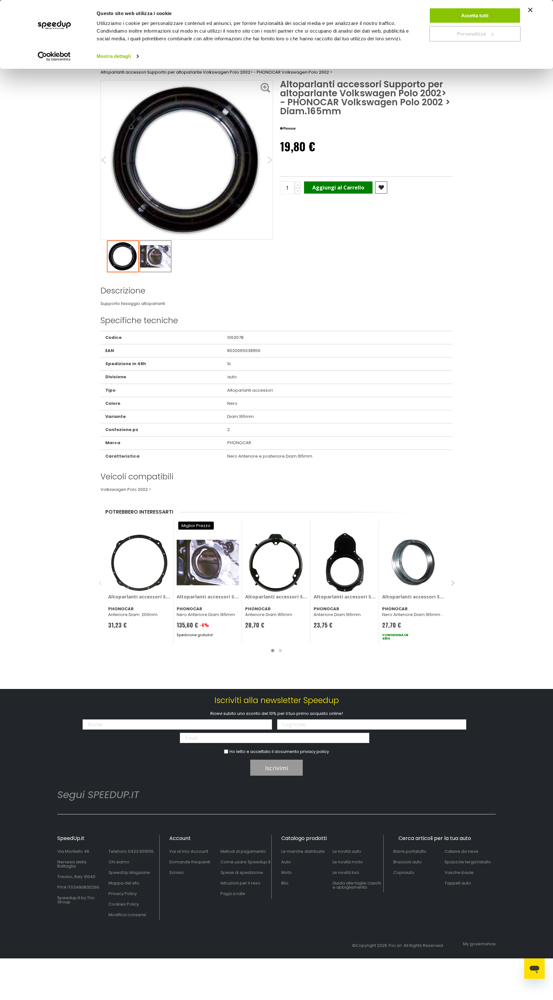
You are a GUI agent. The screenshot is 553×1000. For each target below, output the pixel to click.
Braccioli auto (407, 862)
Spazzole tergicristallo (468, 862)
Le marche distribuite (303, 851)
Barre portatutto (410, 851)
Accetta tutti (474, 15)
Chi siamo (118, 862)
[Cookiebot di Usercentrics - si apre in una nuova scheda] (54, 56)
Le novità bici (346, 872)
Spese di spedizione (241, 872)
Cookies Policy (123, 904)
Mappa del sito (124, 883)
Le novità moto (348, 862)
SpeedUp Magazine (129, 872)
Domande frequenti (189, 862)
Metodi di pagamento (243, 851)
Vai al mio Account (188, 851)
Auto (286, 862)
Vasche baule (459, 872)
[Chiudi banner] (530, 13)
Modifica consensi (127, 915)
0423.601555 (141, 851)
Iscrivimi (276, 768)
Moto (286, 872)
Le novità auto (347, 851)
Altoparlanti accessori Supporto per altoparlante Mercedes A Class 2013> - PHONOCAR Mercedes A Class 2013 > (276, 596)
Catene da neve (461, 851)
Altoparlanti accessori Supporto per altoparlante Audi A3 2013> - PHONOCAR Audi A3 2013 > (139, 596)
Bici (284, 883)
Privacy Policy (122, 894)
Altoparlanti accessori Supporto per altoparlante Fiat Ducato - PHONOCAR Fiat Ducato (208, 596)
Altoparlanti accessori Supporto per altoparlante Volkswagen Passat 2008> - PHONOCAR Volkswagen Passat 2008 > (345, 596)
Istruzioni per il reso (240, 883)
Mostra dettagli (114, 56)
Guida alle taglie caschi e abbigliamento (357, 885)
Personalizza (471, 33)
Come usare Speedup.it (245, 862)
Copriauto (403, 872)
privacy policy (314, 751)
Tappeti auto (458, 883)
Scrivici (176, 872)
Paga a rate (232, 894)
